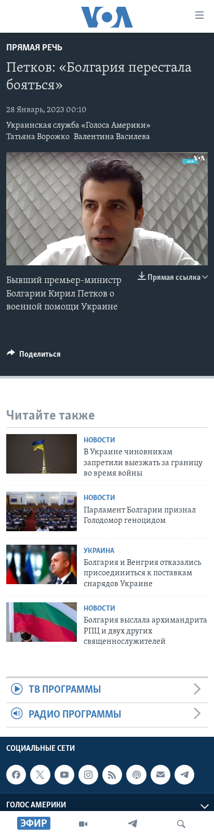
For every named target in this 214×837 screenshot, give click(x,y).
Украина (99, 551)
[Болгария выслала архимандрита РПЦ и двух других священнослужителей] (41, 622)
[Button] (34, 357)
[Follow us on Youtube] (64, 775)
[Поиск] (181, 824)
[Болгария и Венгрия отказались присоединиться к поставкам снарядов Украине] (41, 564)
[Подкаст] (136, 775)
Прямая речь (34, 48)
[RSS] (112, 775)
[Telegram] (132, 824)
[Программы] (83, 824)
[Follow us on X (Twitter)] (40, 775)
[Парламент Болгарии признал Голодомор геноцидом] (41, 511)
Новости (99, 440)
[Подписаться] (160, 775)
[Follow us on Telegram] (184, 775)
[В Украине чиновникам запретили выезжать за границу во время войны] (41, 454)
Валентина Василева (112, 137)
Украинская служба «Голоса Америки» (78, 126)
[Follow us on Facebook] (16, 775)
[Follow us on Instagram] (88, 775)
